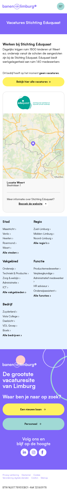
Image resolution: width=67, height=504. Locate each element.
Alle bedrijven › (12, 335)
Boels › (7, 330)
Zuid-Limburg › (42, 229)
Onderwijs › (9, 268)
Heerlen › (8, 238)
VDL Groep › (10, 325)
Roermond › (9, 243)
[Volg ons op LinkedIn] (24, 453)
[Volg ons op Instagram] (33, 453)
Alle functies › (42, 295)
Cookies (37, 475)
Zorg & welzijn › (11, 278)
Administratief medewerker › (49, 279)
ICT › (5, 287)
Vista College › (11, 316)
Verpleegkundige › (44, 273)
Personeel (31, 423)
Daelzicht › (9, 320)
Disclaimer (26, 475)
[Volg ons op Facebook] (43, 453)
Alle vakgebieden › (14, 292)
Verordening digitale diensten (16, 477)
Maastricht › (9, 229)
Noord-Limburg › (43, 238)
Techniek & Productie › (16, 273)
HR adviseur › (41, 286)
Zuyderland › (10, 311)
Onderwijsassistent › (45, 290)
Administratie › (11, 282)
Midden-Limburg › (44, 233)
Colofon (34, 477)
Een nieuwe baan (31, 409)
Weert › (7, 247)
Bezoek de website (30, 203)
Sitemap (44, 477)
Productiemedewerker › (47, 268)
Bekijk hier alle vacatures (32, 81)
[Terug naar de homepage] (28, 6)
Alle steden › (11, 252)
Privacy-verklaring (11, 475)
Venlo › (7, 233)
